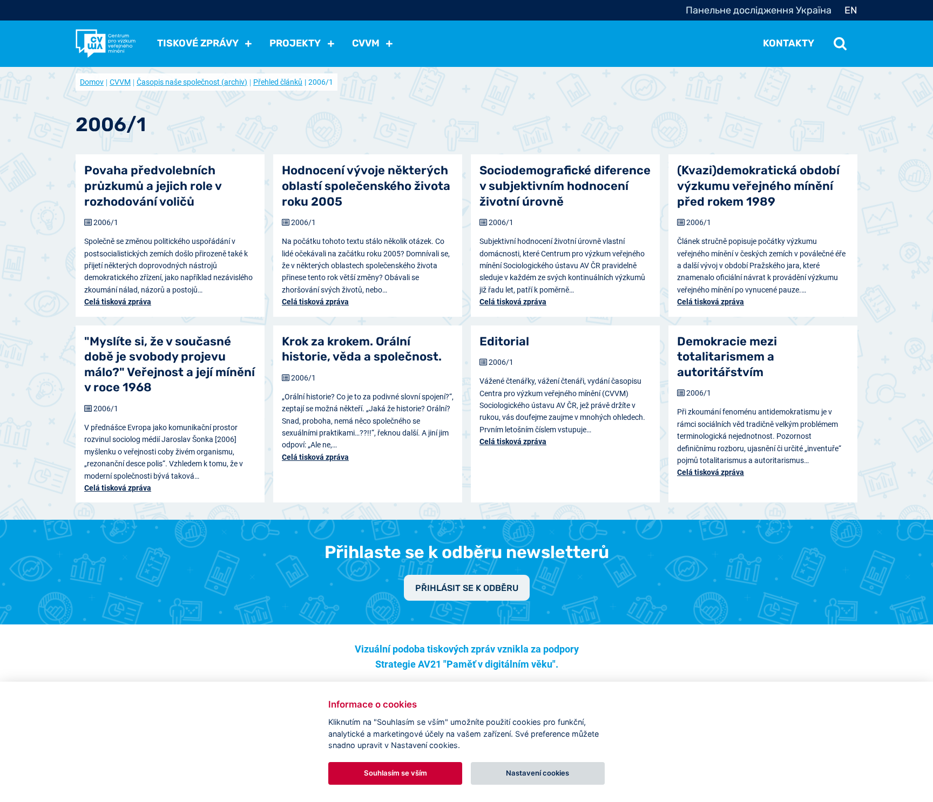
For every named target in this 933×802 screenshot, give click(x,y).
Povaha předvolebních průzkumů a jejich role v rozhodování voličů (152, 185)
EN (850, 10)
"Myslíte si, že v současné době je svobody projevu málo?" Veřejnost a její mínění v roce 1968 (169, 364)
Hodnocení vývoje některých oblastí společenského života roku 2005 (366, 185)
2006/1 (105, 222)
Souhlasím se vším (395, 773)
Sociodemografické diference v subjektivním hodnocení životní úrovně (565, 185)
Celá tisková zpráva (117, 301)
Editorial (504, 341)
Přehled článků (277, 82)
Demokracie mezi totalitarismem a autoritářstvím (727, 356)
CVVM (120, 82)
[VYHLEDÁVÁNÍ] (840, 43)
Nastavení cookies (537, 773)
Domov (92, 82)
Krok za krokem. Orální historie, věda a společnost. (362, 349)
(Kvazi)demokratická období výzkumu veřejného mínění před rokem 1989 (758, 185)
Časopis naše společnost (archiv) (192, 82)
